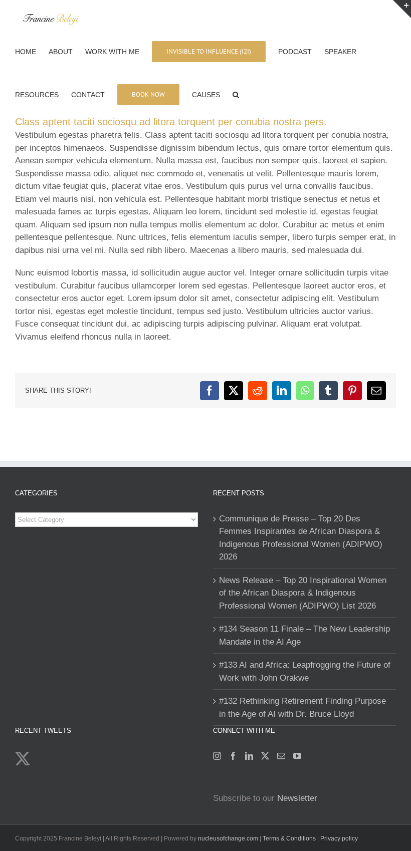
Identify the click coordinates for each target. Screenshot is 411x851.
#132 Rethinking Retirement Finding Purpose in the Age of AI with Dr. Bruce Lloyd (302, 707)
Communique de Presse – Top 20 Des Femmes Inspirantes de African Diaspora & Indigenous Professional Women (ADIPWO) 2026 (300, 538)
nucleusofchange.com (228, 838)
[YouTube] (297, 756)
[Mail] (281, 756)
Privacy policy (339, 838)
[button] (236, 93)
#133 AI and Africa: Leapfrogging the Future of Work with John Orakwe (304, 671)
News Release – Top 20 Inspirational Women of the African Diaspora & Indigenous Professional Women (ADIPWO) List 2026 (302, 593)
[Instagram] (217, 756)
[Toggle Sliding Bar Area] (402, 9)
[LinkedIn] (249, 756)
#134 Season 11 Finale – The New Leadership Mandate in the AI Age (304, 635)
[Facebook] (233, 756)
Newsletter (297, 798)
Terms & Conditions (290, 838)
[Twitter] (265, 756)
